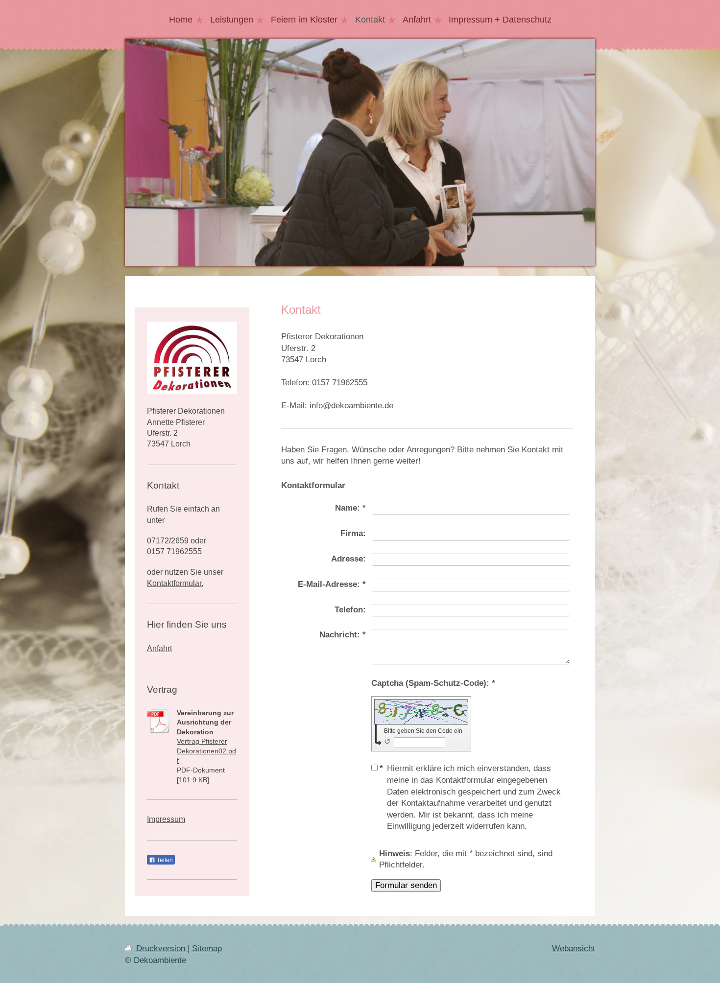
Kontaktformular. (175, 583)
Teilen (164, 860)
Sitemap (207, 948)
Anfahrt (159, 648)
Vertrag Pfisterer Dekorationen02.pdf (206, 750)
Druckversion (161, 948)
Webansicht (573, 948)
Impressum (166, 819)
